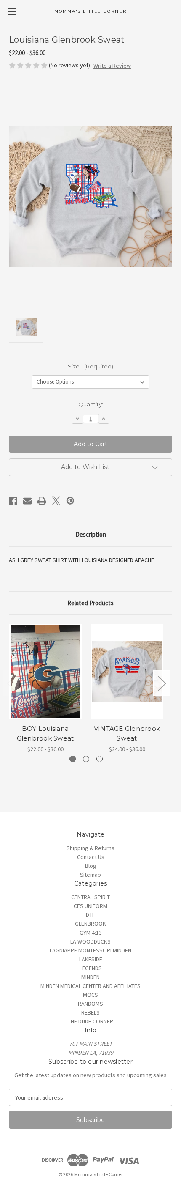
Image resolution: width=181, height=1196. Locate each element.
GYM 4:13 (91, 932)
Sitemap (90, 874)
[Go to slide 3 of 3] (99, 759)
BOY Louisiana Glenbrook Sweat (45, 733)
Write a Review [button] (112, 65)
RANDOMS (90, 1003)
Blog (90, 866)
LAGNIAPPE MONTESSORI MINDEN (90, 950)
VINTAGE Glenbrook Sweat (127, 733)
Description (90, 534)
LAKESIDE (90, 959)
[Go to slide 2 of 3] (86, 759)
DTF (90, 915)
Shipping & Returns (90, 848)
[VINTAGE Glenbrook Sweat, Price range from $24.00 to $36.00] (127, 671)
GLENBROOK (90, 923)
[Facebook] (13, 501)
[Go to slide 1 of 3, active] (72, 759)
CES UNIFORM (90, 906)
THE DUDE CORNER (90, 1021)
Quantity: (90, 404)
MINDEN (90, 977)
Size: (90, 366)
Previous (11, 683)
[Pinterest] (70, 501)
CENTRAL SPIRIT (90, 897)
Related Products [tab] (90, 603)
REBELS (90, 1012)
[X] (56, 501)
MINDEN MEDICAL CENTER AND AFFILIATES (90, 986)
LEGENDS (91, 968)
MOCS (90, 994)
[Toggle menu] (11, 11)
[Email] (27, 501)
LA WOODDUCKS (90, 941)
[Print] (41, 501)
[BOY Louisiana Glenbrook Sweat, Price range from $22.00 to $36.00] (45, 671)
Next (161, 683)
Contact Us (90, 857)
